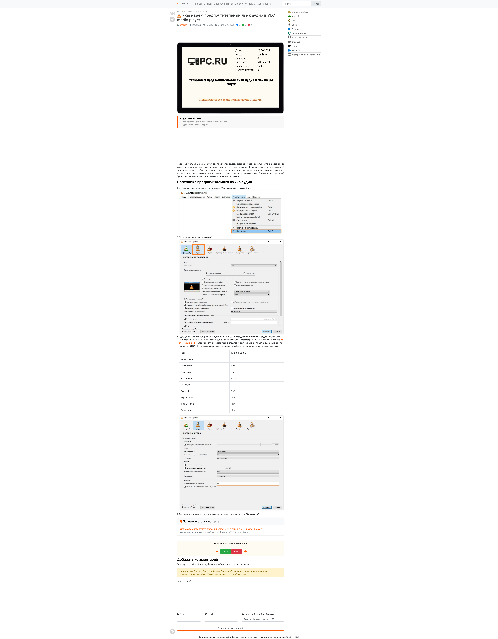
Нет (237, 551)
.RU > (183, 3)
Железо (296, 42)
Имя (181, 614)
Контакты (250, 3)
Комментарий (184, 581)
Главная (197, 3)
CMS (293, 20)
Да (226, 551)
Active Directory (300, 12)
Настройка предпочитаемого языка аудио (205, 121)
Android (296, 16)
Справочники (221, 3)
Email (210, 614)
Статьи (208, 3)
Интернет (296, 50)
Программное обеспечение (194, 11)
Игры (295, 46)
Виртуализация (299, 37)
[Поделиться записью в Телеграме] (173, 19)
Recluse (183, 25)
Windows (295, 29)
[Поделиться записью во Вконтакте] (173, 13)
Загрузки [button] (236, 3)
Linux (294, 24)
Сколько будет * (259, 614)
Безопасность (298, 33)
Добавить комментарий (195, 124)
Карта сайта (264, 3)
